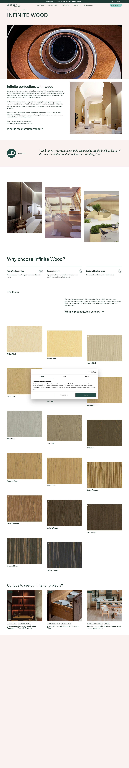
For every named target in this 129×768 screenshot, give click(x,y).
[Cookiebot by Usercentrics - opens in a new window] (89, 372)
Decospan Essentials (16, 123)
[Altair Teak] (64, 472)
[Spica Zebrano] (104, 476)
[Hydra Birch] (104, 349)
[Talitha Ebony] (64, 556)
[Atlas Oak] (104, 434)
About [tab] (87, 376)
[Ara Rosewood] (24, 509)
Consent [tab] (42, 376)
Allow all (86, 395)
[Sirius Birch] (24, 340)
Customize (63, 395)
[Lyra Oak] (64, 429)
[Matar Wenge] (64, 514)
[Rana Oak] (104, 391)
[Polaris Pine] (64, 344)
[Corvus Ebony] (24, 552)
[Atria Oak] (24, 425)
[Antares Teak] (24, 467)
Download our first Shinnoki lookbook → (72, 1)
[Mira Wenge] (104, 518)
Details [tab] (64, 376)
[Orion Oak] (24, 382)
